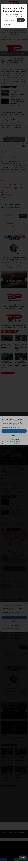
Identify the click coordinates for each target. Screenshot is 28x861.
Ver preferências (14, 439)
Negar (14, 435)
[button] (26, 417)
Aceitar (14, 431)
